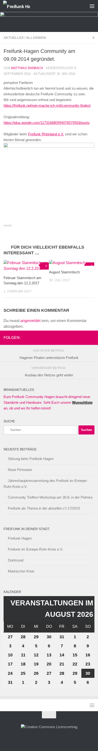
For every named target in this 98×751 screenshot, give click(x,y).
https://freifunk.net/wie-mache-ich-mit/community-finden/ (47, 105)
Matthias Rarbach (27, 68)
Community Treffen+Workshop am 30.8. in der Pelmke (50, 497)
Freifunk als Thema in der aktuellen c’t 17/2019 (44, 508)
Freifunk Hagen (20, 538)
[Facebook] (76, 337)
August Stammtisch (64, 272)
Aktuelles (14, 38)
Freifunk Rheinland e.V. (46, 134)
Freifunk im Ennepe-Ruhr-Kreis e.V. (35, 549)
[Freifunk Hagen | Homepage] (21, 6)
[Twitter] (91, 337)
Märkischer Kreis (21, 571)
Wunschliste (82, 402)
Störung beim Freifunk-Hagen (31, 459)
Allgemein (36, 38)
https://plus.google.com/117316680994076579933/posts (47, 123)
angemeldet (30, 321)
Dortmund (15, 560)
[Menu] (92, 6)
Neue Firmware (20, 470)
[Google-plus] (84, 337)
